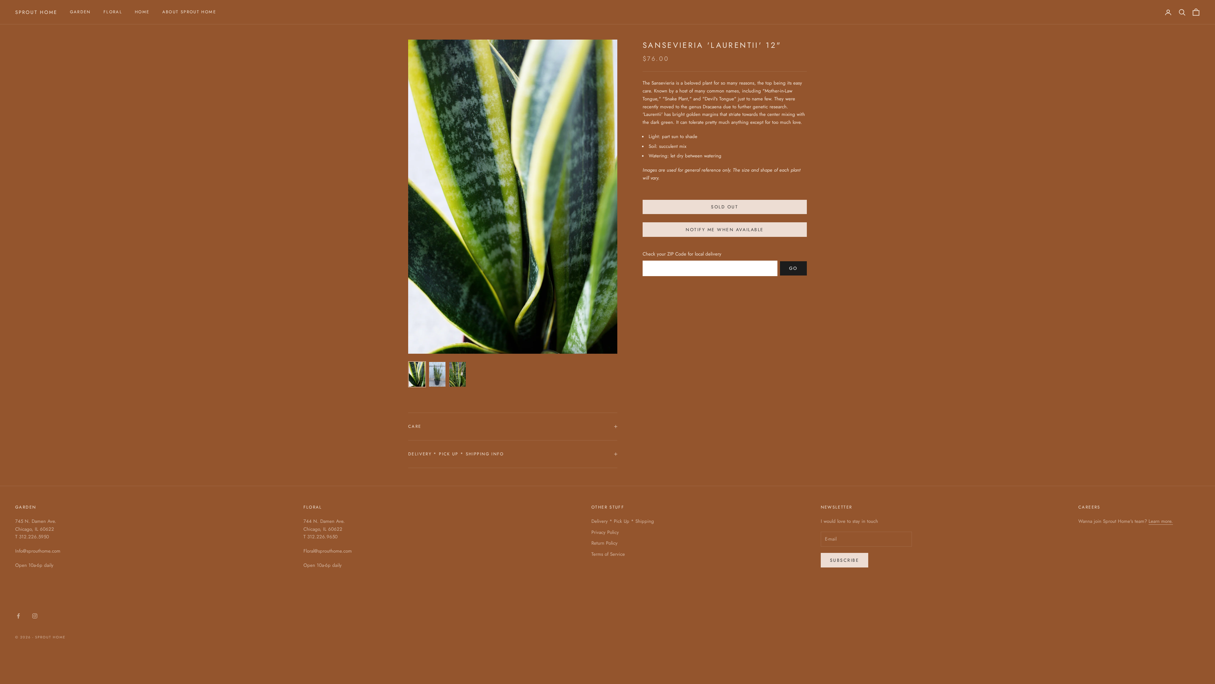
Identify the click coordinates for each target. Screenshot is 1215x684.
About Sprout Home (189, 12)
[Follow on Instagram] (35, 616)
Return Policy (604, 543)
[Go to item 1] (417, 374)
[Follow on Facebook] (18, 616)
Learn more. (1161, 521)
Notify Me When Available (724, 229)
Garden (80, 12)
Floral (112, 12)
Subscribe (844, 560)
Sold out (724, 207)
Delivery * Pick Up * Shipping (622, 521)
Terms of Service (608, 554)
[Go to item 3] (457, 374)
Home (142, 12)
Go (793, 268)
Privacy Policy (605, 532)
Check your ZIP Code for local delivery (682, 253)
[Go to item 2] (437, 374)
